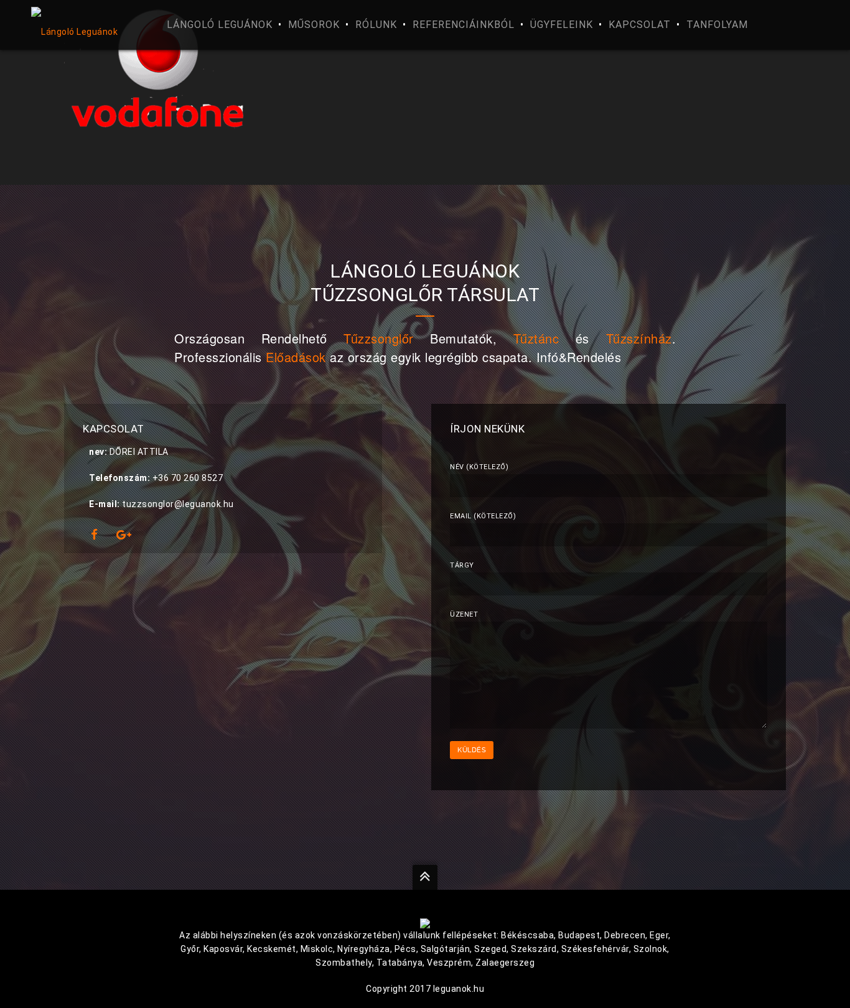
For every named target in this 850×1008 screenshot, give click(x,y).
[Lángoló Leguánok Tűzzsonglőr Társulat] (85, 25)
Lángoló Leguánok (220, 24)
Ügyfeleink (561, 24)
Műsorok (314, 24)
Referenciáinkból (464, 24)
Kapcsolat (640, 24)
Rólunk (376, 24)
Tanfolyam (717, 24)
